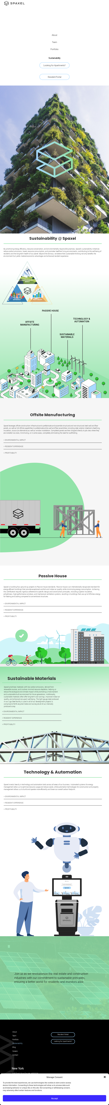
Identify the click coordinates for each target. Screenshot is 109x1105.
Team (54, 42)
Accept (54, 1098)
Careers (15, 1051)
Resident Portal (54, 77)
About (54, 35)
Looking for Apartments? (54, 65)
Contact (15, 1055)
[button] (104, 1077)
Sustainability (54, 58)
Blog (14, 1047)
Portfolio (54, 49)
